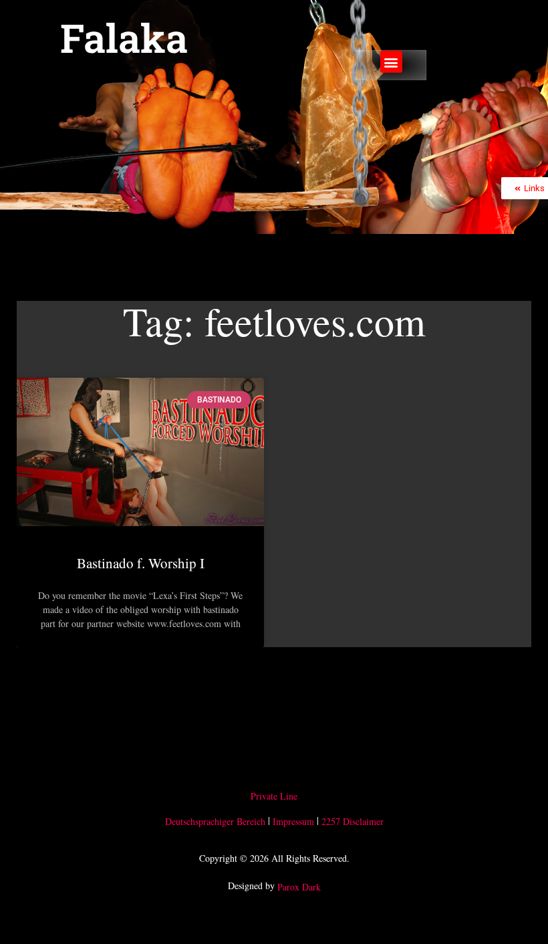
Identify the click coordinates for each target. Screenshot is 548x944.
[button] (391, 62)
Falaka (124, 37)
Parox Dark (299, 887)
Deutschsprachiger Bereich (215, 821)
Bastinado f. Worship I (140, 563)
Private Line (274, 796)
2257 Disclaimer (352, 821)
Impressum (293, 821)
